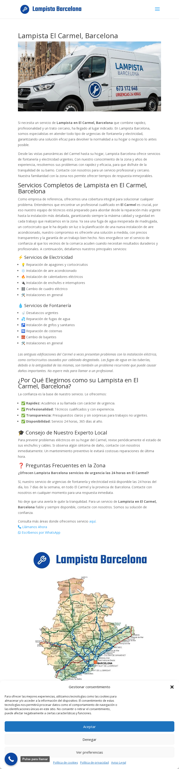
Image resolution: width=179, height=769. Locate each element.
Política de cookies (65, 763)
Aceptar (89, 726)
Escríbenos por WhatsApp (40, 532)
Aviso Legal (118, 763)
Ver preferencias (89, 752)
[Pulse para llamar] (11, 759)
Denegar (89, 739)
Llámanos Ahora (34, 527)
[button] (172, 687)
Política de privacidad (94, 763)
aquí (92, 521)
